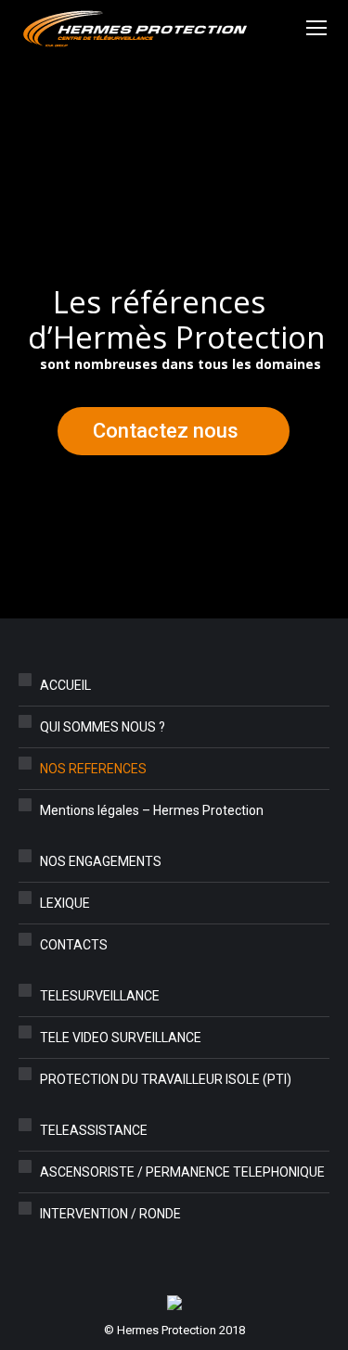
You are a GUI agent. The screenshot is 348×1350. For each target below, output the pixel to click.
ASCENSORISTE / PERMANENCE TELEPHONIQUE (182, 1172)
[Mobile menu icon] (316, 28)
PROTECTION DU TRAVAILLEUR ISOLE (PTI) (165, 1079)
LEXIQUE (65, 903)
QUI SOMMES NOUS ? (102, 727)
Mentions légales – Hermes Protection (152, 810)
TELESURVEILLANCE (100, 995)
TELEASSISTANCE (94, 1130)
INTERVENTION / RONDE (110, 1213)
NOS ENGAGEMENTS (100, 861)
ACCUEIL (65, 685)
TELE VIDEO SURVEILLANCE (120, 1037)
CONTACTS (74, 944)
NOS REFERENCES (93, 768)
